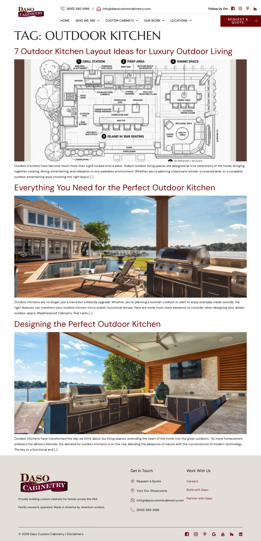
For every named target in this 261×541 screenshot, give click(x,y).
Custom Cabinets (119, 21)
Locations (178, 21)
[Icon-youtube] (223, 534)
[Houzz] (232, 534)
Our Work (152, 21)
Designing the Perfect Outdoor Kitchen (87, 324)
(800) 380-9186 (148, 510)
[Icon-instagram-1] (196, 534)
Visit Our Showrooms (152, 491)
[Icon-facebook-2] (187, 534)
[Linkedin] (241, 534)
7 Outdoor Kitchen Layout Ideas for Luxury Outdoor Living (123, 51)
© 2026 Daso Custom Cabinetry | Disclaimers (51, 534)
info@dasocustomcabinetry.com (160, 500)
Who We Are (85, 21)
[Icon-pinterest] (205, 534)
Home (65, 21)
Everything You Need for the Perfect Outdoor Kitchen (114, 187)
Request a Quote (149, 481)
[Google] (214, 534)
